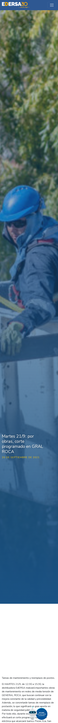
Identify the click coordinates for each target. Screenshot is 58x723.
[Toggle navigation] (51, 5)
